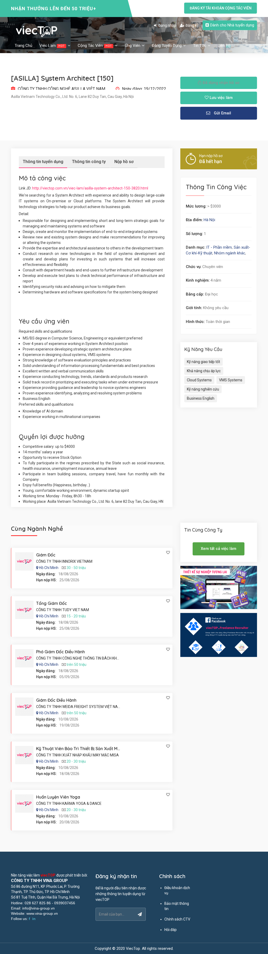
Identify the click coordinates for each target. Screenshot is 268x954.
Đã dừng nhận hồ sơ (220, 82)
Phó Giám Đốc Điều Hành (60, 651)
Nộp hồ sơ (123, 161)
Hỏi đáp (170, 930)
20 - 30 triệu (76, 761)
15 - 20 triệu (76, 616)
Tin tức (200, 45)
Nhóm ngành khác (229, 253)
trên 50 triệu (76, 664)
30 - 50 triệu (76, 568)
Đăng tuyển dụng (167, 45)
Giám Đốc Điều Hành (56, 700)
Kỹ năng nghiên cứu (203, 389)
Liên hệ (224, 45)
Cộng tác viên (95, 45)
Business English (200, 398)
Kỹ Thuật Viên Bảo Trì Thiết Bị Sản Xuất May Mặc (84, 748)
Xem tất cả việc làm (218, 548)
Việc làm (52, 45)
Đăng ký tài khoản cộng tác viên (221, 8)
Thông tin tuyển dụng (43, 161)
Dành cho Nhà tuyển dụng (232, 25)
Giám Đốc (45, 554)
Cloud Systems (199, 380)
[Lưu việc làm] (168, 552)
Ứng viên (133, 45)
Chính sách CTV (177, 919)
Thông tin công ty (89, 161)
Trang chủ (23, 45)
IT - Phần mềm (219, 247)
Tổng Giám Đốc (51, 603)
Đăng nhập (167, 25)
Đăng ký (192, 25)
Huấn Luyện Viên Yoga (58, 797)
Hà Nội (209, 219)
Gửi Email (222, 113)
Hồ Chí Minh (48, 568)
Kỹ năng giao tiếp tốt (203, 362)
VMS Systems (230, 380)
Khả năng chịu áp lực (204, 371)
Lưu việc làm (221, 97)
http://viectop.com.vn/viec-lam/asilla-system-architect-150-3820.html (90, 188)
